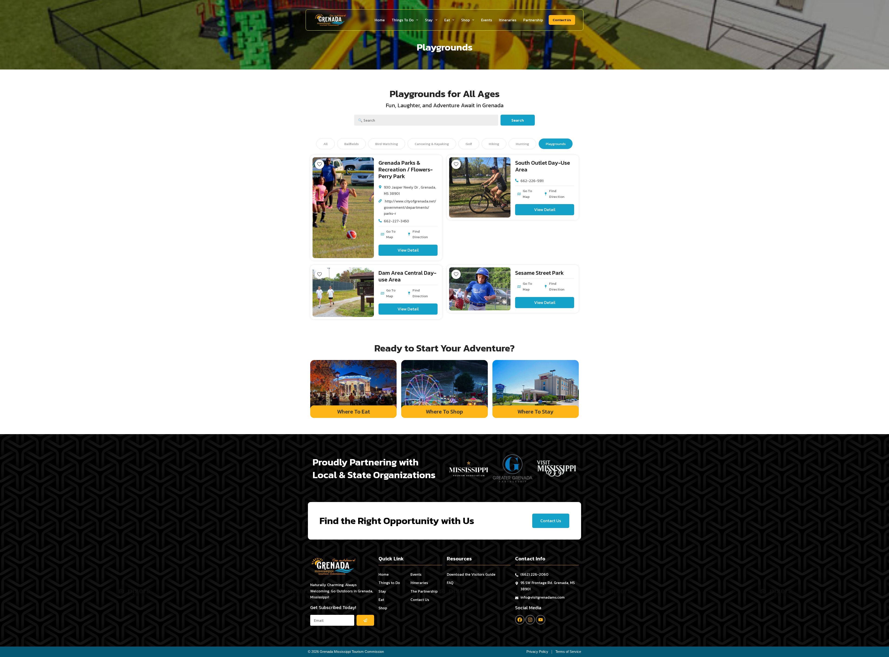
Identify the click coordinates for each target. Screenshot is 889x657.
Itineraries (507, 20)
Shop (465, 20)
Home (380, 20)
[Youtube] (540, 619)
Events (486, 20)
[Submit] (365, 620)
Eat (447, 20)
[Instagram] (530, 619)
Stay (429, 20)
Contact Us (562, 19)
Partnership (533, 20)
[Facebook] (519, 619)
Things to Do (403, 20)
